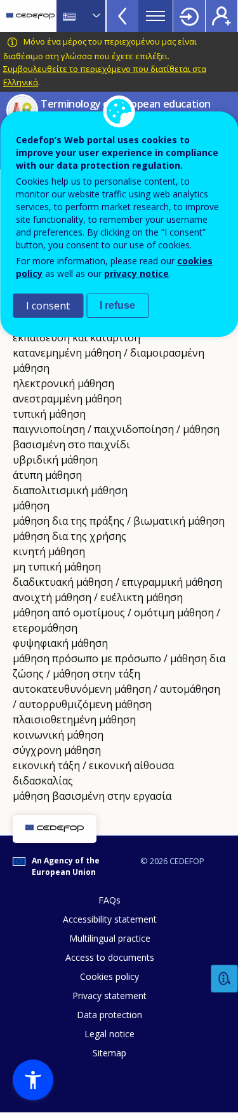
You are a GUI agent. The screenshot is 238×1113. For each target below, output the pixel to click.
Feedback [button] (224, 979)
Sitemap (109, 1053)
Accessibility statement (110, 919)
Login (189, 16)
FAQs (109, 900)
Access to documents (109, 957)
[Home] (30, 16)
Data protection (109, 1015)
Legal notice (109, 1034)
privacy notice (136, 273)
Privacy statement (109, 995)
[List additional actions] (95, 16)
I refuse (117, 305)
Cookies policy (109, 976)
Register (221, 16)
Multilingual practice (109, 938)
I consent (48, 306)
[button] (33, 1080)
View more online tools (122, 16)
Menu (155, 16)
